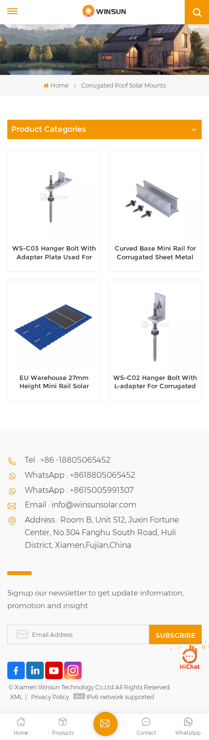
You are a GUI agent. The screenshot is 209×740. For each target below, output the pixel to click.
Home (59, 85)
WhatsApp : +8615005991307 (79, 490)
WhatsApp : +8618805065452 (80, 475)
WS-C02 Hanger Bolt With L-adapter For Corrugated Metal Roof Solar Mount (155, 382)
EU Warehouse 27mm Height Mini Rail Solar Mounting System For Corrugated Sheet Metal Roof (54, 382)
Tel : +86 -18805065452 (67, 460)
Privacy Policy (50, 697)
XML (16, 697)
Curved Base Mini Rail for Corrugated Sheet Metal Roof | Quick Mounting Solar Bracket (155, 253)
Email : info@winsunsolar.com (81, 504)
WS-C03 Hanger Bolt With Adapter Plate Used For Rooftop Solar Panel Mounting (54, 253)
